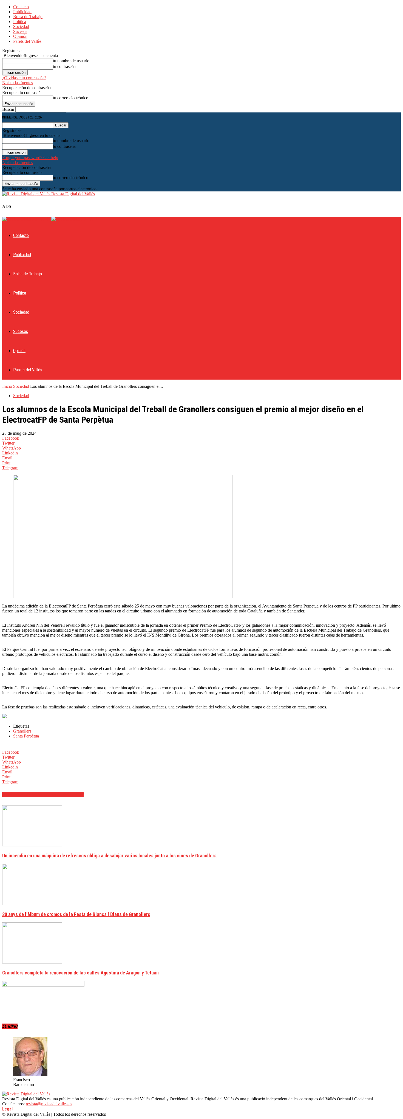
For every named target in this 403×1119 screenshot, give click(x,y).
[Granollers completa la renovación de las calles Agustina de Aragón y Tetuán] (32, 962)
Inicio (7, 386)
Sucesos (20, 31)
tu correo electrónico (70, 97)
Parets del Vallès (27, 41)
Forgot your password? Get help (30, 157)
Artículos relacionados (27, 794)
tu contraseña (64, 66)
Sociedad (21, 26)
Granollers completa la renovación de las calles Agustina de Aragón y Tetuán (80, 973)
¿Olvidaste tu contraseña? (24, 77)
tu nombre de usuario (71, 60)
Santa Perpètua (26, 736)
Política (19, 21)
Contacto (21, 6)
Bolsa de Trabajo (27, 16)
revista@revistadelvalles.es (49, 1103)
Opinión (20, 36)
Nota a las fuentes (17, 82)
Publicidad (22, 11)
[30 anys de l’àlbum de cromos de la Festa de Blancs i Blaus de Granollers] (32, 903)
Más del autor (68, 794)
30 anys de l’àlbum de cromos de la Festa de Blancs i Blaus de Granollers (76, 914)
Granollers (22, 731)
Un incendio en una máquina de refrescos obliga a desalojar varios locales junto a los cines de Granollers (109, 855)
